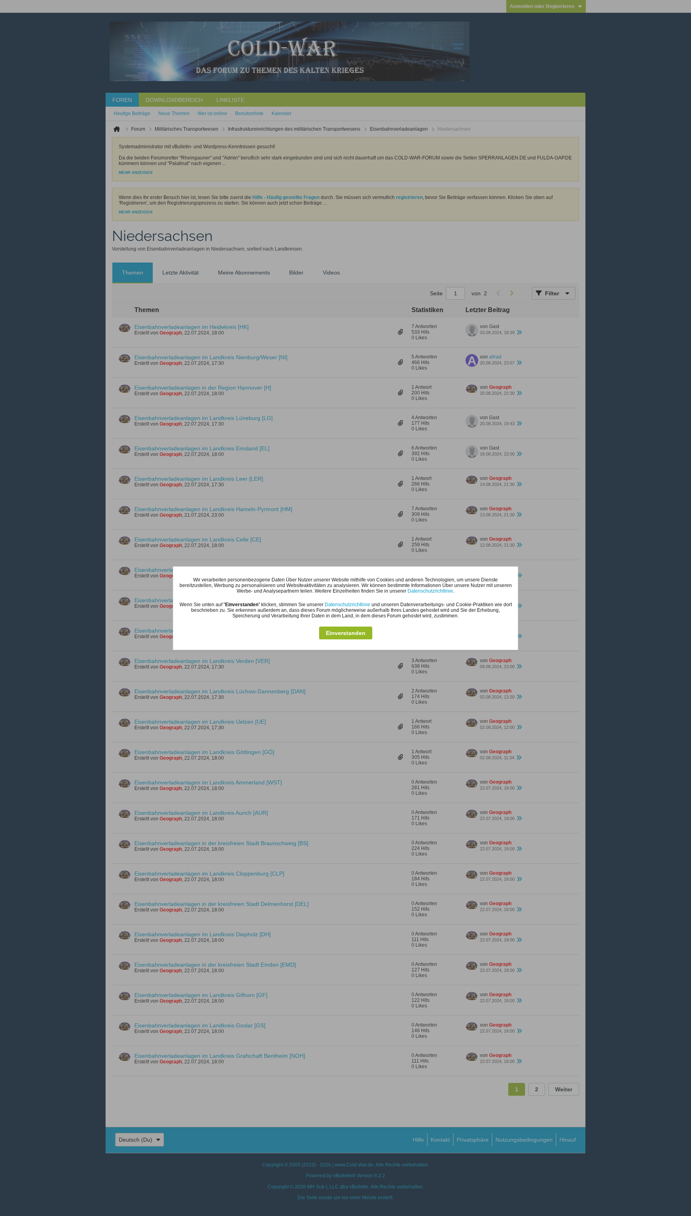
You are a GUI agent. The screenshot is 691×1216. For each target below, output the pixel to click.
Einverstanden (345, 633)
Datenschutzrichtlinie (430, 591)
